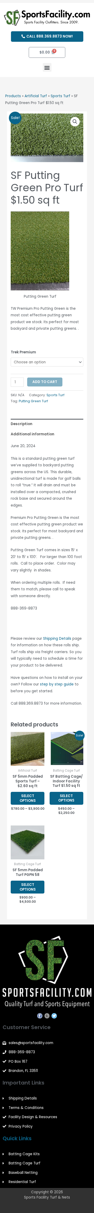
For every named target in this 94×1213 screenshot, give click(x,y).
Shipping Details (57, 638)
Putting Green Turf (33, 401)
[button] (47, 67)
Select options (28, 798)
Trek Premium (23, 352)
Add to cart (44, 381)
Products (13, 96)
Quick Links (17, 1138)
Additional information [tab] (32, 434)
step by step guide (57, 684)
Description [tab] (21, 423)
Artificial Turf (36, 96)
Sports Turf (60, 96)
